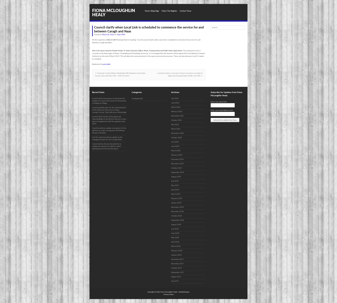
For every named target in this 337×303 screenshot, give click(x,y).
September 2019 (177, 172)
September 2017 (177, 272)
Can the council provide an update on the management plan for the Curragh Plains (107, 138)
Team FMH (121, 35)
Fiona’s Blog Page (152, 11)
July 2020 (175, 142)
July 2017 (175, 281)
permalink (106, 64)
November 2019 (177, 164)
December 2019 (177, 159)
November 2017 (177, 264)
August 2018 (176, 225)
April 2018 (175, 242)
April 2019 (175, 190)
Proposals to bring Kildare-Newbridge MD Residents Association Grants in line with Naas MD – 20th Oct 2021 (120, 74)
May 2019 (175, 185)
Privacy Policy (169, 294)
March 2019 (175, 194)
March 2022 (175, 107)
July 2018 (175, 229)
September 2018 (177, 220)
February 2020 (176, 155)
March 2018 (175, 246)
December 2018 (177, 207)
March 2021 (175, 129)
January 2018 (176, 255)
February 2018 (176, 251)
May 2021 (175, 125)
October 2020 (176, 138)
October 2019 (176, 168)
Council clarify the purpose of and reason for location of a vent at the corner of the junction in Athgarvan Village (109, 101)
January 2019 (176, 203)
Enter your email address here (222, 110)
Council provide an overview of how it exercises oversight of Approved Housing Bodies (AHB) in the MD (180, 74)
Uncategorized (137, 98)
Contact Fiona (185, 11)
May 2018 (175, 238)
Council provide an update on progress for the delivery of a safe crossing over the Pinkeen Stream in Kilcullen (109, 130)
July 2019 (175, 181)
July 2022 (175, 98)
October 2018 (176, 216)
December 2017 (177, 259)
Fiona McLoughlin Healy (168, 292)
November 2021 (177, 116)
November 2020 (177, 133)
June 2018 (175, 233)
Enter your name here (219, 102)
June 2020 (175, 146)
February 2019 (176, 198)
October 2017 (176, 268)
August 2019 (176, 177)
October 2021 (176, 120)
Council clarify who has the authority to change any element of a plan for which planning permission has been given (106, 146)
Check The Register (169, 11)
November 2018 (177, 211)
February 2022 (176, 112)
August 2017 (176, 277)
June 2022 (175, 103)
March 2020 (175, 151)
